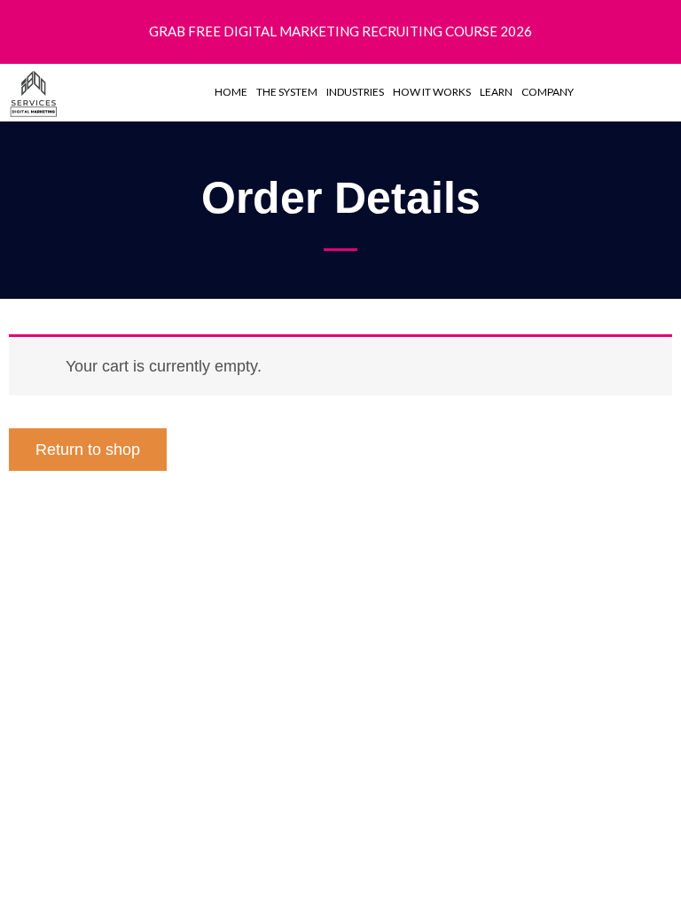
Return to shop (87, 449)
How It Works (432, 91)
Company (547, 91)
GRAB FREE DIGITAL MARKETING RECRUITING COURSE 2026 (340, 31)
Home (231, 91)
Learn (496, 91)
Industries (355, 91)
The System (286, 91)
